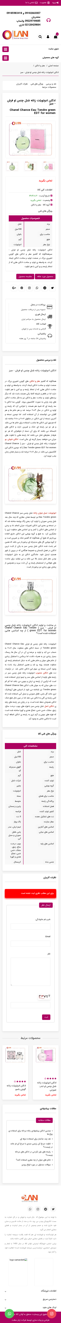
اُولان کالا (19, 1314)
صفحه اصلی (53, 65)
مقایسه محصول (25, 276)
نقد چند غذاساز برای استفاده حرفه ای (35, 1139)
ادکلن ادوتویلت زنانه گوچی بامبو (16, 1087)
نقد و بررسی (51, 84)
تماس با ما (29, 2)
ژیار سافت (16, 1320)
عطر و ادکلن (40, 65)
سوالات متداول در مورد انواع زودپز (36, 1164)
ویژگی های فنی (37, 84)
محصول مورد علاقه (45, 276)
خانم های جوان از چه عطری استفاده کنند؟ (33, 1160)
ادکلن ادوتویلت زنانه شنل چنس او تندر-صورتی (46, 1086)
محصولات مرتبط (49, 87)
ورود (54, 2)
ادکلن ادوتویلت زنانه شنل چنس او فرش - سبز (39, 72)
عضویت (43, 2)
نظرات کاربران (22, 84)
